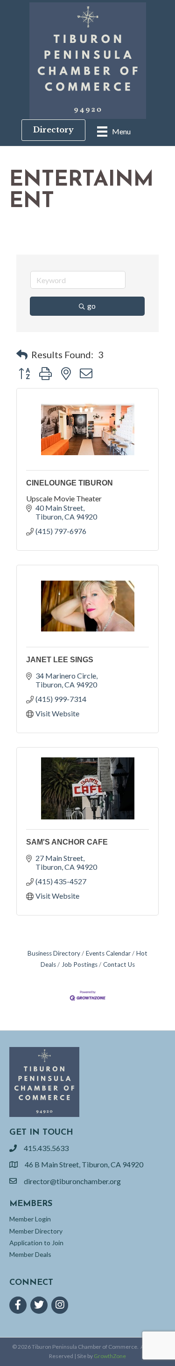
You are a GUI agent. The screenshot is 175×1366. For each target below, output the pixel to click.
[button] (22, 354)
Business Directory (54, 953)
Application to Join (36, 1243)
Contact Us (119, 964)
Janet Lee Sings (59, 660)
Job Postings (80, 964)
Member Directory (36, 1231)
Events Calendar (108, 953)
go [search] (91, 305)
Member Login (30, 1219)
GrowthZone (110, 1355)
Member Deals (30, 1254)
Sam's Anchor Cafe (67, 842)
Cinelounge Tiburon (69, 483)
